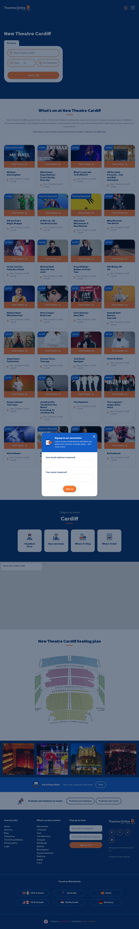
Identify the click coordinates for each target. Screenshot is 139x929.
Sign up (69, 489)
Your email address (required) (60, 457)
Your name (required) (56, 472)
